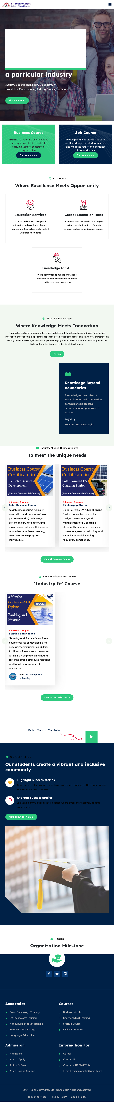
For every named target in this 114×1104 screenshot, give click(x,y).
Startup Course (72, 1023)
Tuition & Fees (18, 1065)
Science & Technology (22, 1029)
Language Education (22, 1035)
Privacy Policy (59, 1096)
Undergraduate (72, 1012)
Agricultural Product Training (26, 1023)
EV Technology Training (23, 1017)
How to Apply (17, 1059)
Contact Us (69, 1059)
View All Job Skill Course (57, 697)
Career (67, 1053)
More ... (57, 354)
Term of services (37, 1096)
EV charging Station (75, 505)
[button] (110, 4)
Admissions (16, 1053)
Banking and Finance (22, 633)
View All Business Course (57, 559)
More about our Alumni (21, 817)
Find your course (28, 155)
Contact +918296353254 (76, 1065)
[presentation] (5, 507)
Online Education (73, 1029)
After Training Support (22, 1071)
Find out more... (17, 100)
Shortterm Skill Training (76, 1017)
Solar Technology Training (25, 1012)
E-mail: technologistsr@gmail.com (82, 1071)
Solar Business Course (23, 505)
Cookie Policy (78, 1096)
